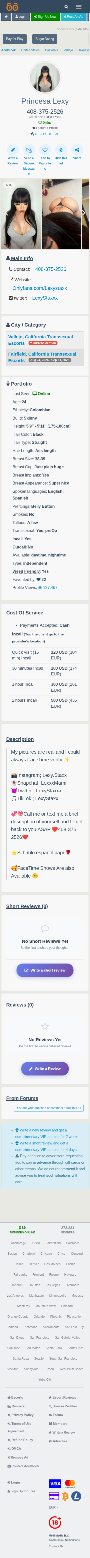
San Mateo (33, 1348)
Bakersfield (53, 1243)
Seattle (39, 1358)
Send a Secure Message (28, 166)
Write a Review (48, 1068)
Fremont (38, 1274)
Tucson (49, 1369)
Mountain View (46, 1306)
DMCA (16, 1448)
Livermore (72, 1285)
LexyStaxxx (45, 297)
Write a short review (48, 970)
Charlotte (28, 1253)
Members (59, 1423)
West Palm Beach (72, 1369)
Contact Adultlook (25, 1466)
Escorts (16, 1397)
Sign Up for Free (22, 1491)
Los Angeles (15, 1295)
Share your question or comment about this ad (49, 1107)
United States (30, 50)
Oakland (67, 1306)
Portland (12, 1327)
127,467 (50, 587)
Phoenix (56, 1316)
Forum (57, 1415)
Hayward (70, 1274)
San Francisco (40, 1337)
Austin (36, 1243)
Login (22, 16)
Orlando (39, 1316)
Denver (34, 1264)
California (51, 50)
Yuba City (45, 1379)
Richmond (31, 1327)
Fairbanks (20, 1274)
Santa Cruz (75, 1348)
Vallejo (68, 50)
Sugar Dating (45, 38)
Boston (12, 1253)
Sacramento (51, 1327)
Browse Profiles (64, 1406)
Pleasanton (74, 1316)
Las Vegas (53, 1285)
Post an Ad (74, 16)
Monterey (23, 1306)
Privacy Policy (22, 1415)
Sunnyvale (31, 1369)
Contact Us (56, 1546)
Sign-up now (46, 16)
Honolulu (17, 1285)
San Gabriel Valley (67, 1337)
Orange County (18, 1316)
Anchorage (18, 1243)
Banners (17, 1406)
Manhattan (36, 1295)
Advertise (59, 1441)
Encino (71, 1264)
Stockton (12, 1369)
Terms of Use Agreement (19, 1427)
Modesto (77, 1295)
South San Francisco (63, 1358)
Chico (62, 1253)
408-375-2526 (50, 269)
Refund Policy (22, 1440)
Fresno (54, 1274)
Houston (34, 1285)
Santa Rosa (21, 1358)
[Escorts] (11, 6)
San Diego (17, 1337)
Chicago (46, 1253)
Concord (77, 1253)
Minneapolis (57, 1295)
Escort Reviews (64, 1397)
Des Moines (52, 1264)
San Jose (13, 1348)
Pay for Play (15, 38)
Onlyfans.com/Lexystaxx (39, 288)
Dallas (18, 1264)
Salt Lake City (74, 1327)
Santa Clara (54, 1348)
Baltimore (72, 1243)
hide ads (82, 29)
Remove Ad (19, 1457)
